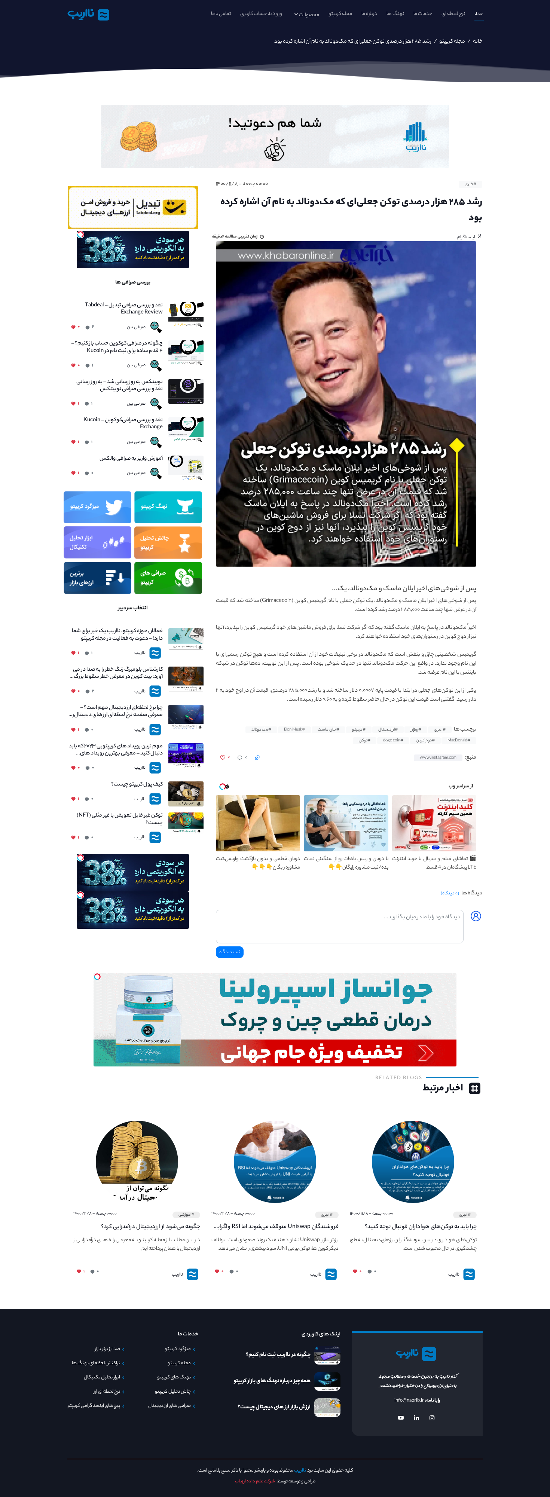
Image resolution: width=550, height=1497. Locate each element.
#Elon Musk (294, 729)
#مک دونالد (261, 729)
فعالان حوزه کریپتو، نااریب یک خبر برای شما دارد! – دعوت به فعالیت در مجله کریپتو (117, 635)
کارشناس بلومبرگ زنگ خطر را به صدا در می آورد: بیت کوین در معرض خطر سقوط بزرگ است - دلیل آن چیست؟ (118, 674)
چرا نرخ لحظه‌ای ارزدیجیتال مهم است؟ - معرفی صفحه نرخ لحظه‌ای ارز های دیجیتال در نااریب (116, 712)
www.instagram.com (438, 757)
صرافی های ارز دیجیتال (169, 1406)
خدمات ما (422, 14)
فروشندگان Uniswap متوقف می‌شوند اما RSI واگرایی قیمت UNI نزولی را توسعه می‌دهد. (275, 1227)
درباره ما (369, 14)
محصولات (309, 15)
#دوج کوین (425, 740)
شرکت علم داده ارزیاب (255, 1481)
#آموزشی (186, 1215)
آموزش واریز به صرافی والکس (131, 459)
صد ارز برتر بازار (107, 1349)
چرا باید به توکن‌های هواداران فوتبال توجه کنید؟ (421, 1227)
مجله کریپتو (340, 14)
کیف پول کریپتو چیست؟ (137, 785)
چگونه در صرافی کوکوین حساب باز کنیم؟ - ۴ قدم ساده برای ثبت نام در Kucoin (117, 347)
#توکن (364, 740)
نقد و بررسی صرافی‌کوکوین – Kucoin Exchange (123, 424)
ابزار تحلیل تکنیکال (102, 1377)
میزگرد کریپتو (178, 1349)
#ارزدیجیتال (388, 729)
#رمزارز (415, 729)
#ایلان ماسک (328, 729)
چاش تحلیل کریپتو (173, 1392)
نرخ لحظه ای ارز (107, 1392)
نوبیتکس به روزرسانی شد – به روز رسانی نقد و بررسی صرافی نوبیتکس (119, 386)
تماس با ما (221, 14)
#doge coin (393, 740)
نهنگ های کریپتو (174, 1377)
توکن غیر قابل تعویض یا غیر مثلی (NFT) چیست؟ (120, 819)
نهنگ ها (395, 14)
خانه (478, 14)
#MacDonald (458, 740)
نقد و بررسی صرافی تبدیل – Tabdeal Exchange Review (124, 309)
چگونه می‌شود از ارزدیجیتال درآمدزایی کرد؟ (150, 1227)
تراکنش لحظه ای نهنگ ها (96, 1363)
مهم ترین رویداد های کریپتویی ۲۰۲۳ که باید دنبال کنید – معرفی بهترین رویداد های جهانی (116, 750)
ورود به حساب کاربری (261, 14)
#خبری (470, 184)
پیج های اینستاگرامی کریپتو (93, 1406)
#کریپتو (359, 729)
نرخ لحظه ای (453, 14)
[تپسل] (80, 234)
